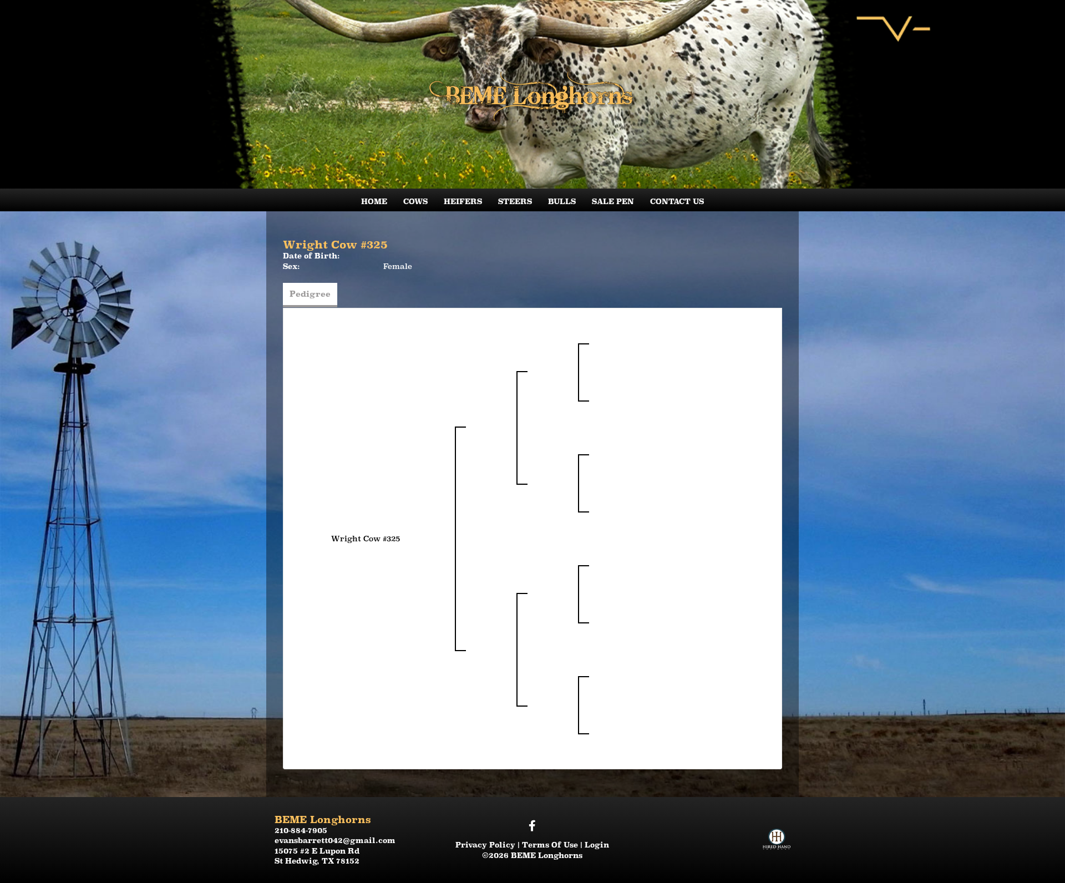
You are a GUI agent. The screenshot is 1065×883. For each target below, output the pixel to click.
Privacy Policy (485, 844)
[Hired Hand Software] (776, 829)
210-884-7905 (301, 830)
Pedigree (310, 293)
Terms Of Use (550, 844)
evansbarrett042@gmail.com (335, 840)
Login (597, 844)
